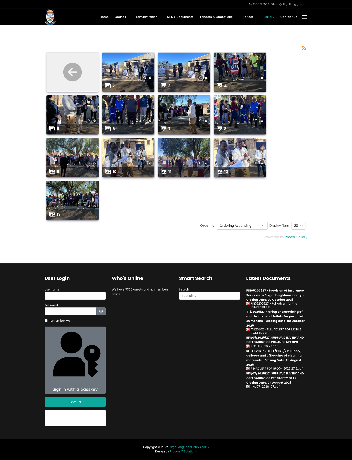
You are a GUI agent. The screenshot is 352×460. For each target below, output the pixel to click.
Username (52, 289)
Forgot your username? (64, 422)
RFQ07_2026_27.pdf (265, 387)
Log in (75, 402)
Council (120, 17)
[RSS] (304, 48)
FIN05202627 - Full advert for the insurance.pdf (274, 305)
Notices (248, 17)
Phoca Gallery (296, 237)
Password (51, 305)
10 (114, 171)
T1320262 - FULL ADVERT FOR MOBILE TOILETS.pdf (276, 331)
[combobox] (209, 296)
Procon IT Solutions (183, 451)
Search (184, 289)
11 (170, 171)
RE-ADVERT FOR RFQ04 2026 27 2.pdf (277, 368)
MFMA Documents (180, 17)
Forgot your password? (64, 414)
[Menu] (304, 17)
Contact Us (288, 17)
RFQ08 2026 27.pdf (264, 346)
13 (58, 214)
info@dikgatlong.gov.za (289, 4)
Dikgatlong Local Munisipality (189, 447)
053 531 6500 (260, 4)
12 (226, 171)
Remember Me (59, 321)
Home (104, 17)
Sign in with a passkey (75, 389)
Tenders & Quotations (216, 17)
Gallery (268, 17)
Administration (146, 17)
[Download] (150, 77)
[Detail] (144, 77)
